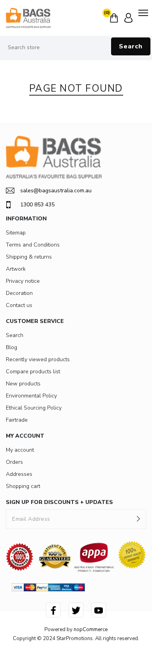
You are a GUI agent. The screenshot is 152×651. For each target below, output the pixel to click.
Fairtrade (17, 420)
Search (131, 46)
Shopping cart (23, 486)
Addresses (19, 474)
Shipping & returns (29, 257)
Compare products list (33, 371)
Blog (11, 347)
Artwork (16, 269)
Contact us (19, 305)
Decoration (19, 293)
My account (20, 450)
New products (23, 383)
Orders (14, 462)
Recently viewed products (38, 359)
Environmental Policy (31, 395)
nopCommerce (91, 629)
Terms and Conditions (33, 244)
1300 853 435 (37, 204)
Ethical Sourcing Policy (34, 408)
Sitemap (16, 232)
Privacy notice (23, 281)
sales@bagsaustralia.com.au (56, 190)
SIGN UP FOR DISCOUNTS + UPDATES (59, 502)
